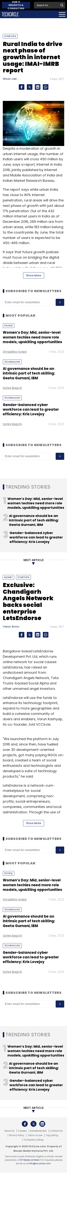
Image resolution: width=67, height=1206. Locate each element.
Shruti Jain (10, 79)
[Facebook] (21, 87)
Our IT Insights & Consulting (16, 5)
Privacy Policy (16, 1135)
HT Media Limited (29, 1159)
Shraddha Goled (14, 352)
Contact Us (56, 1130)
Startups (10, 36)
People (8, 325)
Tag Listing (52, 1135)
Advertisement (38, 1130)
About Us (9, 1130)
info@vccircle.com (40, 1163)
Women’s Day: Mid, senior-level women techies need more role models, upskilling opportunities (32, 337)
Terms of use (35, 1135)
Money (8, 577)
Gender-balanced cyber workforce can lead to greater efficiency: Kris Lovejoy (31, 409)
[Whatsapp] (45, 87)
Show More (33, 275)
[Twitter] (29, 87)
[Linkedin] (37, 87)
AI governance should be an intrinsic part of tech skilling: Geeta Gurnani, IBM (29, 373)
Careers (22, 1130)
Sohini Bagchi (12, 388)
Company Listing (33, 1139)
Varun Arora (11, 626)
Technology (12, 362)
